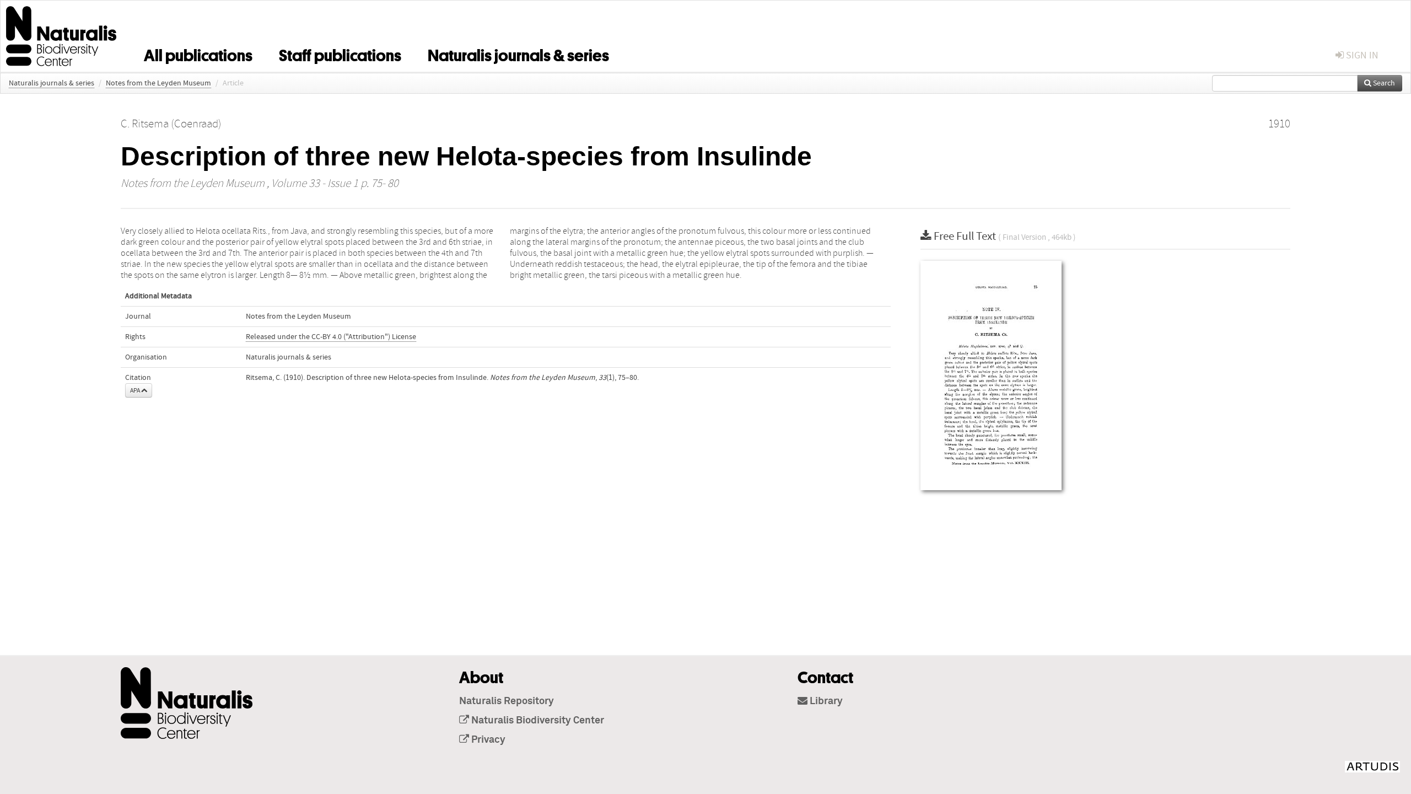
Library (825, 701)
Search (1383, 83)
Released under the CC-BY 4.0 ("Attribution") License (331, 336)
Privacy (487, 740)
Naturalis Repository (506, 701)
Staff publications (340, 53)
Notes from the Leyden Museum (158, 83)
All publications (198, 53)
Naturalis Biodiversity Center (536, 721)
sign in (1361, 55)
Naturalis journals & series (518, 53)
